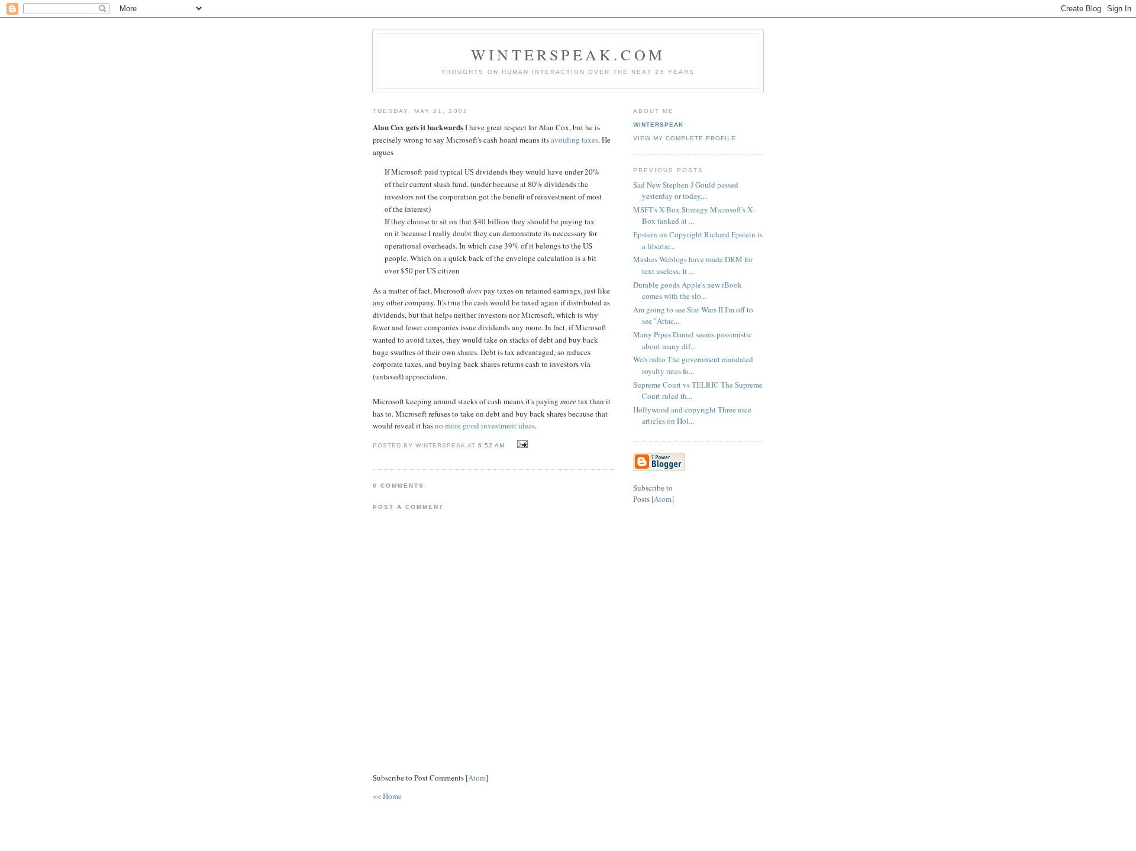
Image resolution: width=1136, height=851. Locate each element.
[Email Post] (521, 444)
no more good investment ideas (485, 425)
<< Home (387, 796)
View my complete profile (684, 138)
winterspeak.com (568, 54)
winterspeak (658, 124)
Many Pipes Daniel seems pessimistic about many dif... (692, 340)
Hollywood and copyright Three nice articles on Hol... (692, 415)
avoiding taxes (574, 139)
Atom (477, 777)
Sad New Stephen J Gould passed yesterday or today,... (685, 190)
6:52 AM (492, 445)
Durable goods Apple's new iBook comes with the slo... (687, 290)
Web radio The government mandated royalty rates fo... (693, 365)
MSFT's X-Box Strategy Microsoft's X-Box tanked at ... (693, 215)
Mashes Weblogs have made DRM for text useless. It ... (693, 265)
